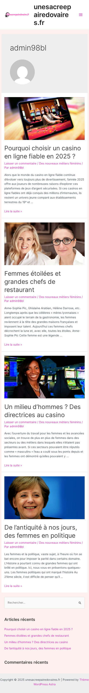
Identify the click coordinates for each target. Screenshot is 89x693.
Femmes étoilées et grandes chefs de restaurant (32, 281)
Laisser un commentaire (20, 163)
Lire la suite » (13, 211)
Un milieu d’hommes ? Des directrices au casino (36, 642)
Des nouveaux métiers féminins (60, 163)
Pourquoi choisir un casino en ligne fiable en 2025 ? (38, 629)
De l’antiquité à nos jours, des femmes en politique (37, 648)
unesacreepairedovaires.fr (52, 15)
